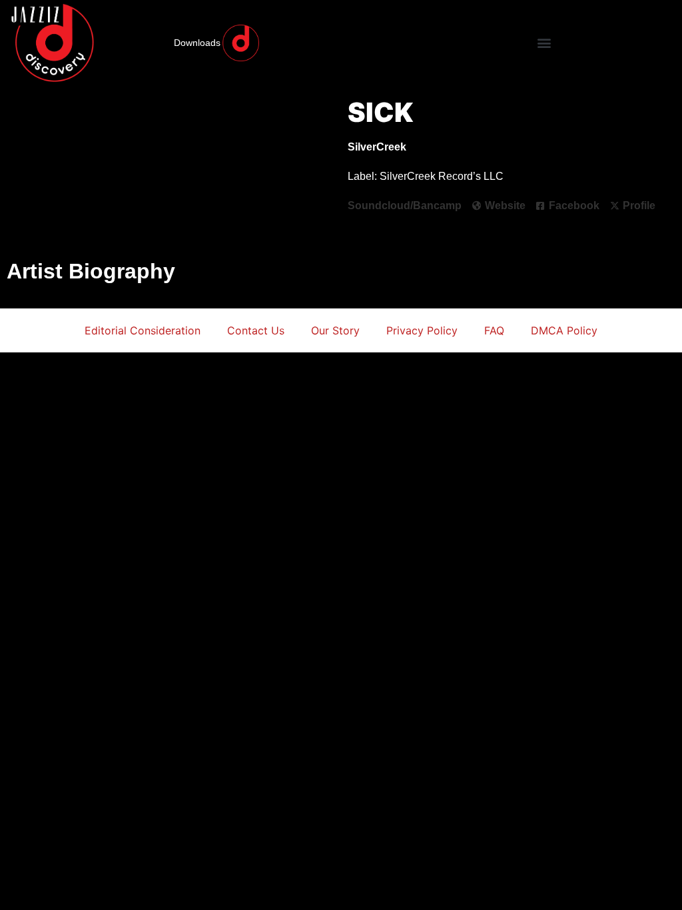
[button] (544, 43)
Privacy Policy (422, 330)
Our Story (335, 330)
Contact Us (255, 330)
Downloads (197, 42)
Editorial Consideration (142, 330)
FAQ (494, 330)
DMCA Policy (564, 330)
